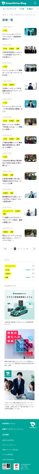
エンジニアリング (9, 9)
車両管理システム (8, 423)
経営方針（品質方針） (8, 440)
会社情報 (5, 434)
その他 (21, 9)
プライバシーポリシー (9, 445)
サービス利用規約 (7, 454)
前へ (4, 248)
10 (27, 249)
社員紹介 (30, 9)
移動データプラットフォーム (12, 429)
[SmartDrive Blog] (14, 3)
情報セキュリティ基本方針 (10, 449)
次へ (34, 248)
